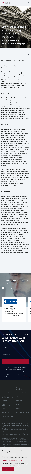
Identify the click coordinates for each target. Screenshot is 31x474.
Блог (17, 404)
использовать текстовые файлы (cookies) (12, 460)
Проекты (4, 400)
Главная (4, 9)
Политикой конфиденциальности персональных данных (16, 374)
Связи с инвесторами (6, 404)
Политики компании (22, 412)
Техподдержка (6, 412)
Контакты (19, 396)
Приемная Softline (7, 416)
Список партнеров (22, 392)
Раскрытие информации (20, 388)
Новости (19, 408)
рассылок (19, 369)
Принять (8, 469)
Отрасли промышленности (7, 396)
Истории (16, 9)
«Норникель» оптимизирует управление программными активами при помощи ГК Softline (13, 311)
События (4, 408)
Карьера (19, 400)
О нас (10, 9)
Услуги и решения (7, 392)
